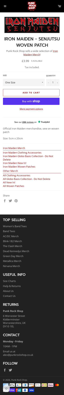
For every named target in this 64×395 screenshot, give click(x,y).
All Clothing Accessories (16, 175)
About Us (8, 291)
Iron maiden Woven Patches (19, 166)
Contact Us (9, 296)
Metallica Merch (12, 261)
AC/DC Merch (11, 236)
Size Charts (9, 281)
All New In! (9, 182)
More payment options (31, 108)
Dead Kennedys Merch (16, 251)
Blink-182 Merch (12, 241)
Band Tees (9, 231)
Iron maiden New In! (14, 163)
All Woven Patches (13, 186)
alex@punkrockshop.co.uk (18, 355)
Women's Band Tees (15, 226)
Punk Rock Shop (19, 379)
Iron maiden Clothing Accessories (22, 152)
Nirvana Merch (11, 266)
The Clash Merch (12, 246)
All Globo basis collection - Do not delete (26, 179)
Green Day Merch (13, 256)
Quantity (50, 76)
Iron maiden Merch (14, 148)
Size (5, 75)
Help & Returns (12, 286)
